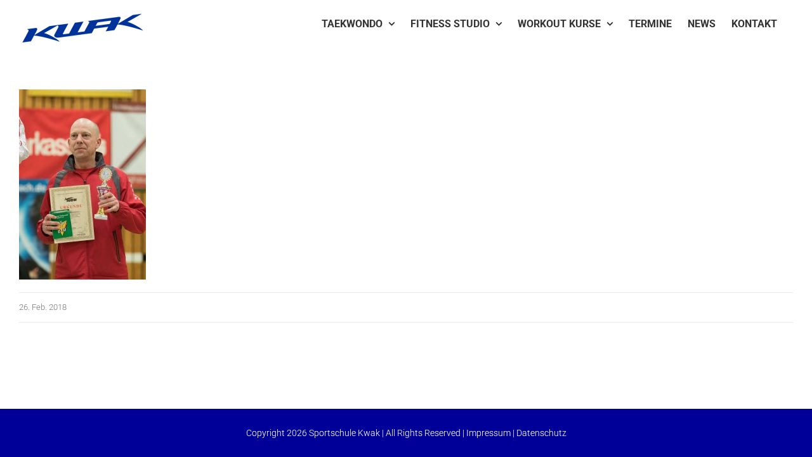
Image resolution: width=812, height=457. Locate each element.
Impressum (488, 433)
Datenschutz (541, 433)
